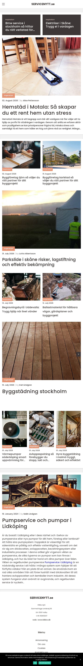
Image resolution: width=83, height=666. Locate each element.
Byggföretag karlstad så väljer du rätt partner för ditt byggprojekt (60, 180)
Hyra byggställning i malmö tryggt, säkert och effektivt (68, 457)
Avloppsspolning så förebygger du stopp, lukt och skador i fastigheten (41, 457)
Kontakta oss (41, 652)
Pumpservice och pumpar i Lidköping (36, 523)
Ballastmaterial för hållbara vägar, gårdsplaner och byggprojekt (60, 311)
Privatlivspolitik (45, 663)
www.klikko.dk (44, 619)
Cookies (41, 648)
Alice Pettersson (31, 101)
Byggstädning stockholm (34, 391)
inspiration (9, 19)
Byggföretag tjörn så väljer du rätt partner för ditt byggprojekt (21, 180)
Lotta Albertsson (27, 254)
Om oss (41, 644)
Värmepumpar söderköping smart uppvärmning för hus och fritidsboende (14, 457)
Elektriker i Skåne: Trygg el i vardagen (60, 25)
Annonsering (41, 640)
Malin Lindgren (30, 514)
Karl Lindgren (25, 385)
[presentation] (78, 354)
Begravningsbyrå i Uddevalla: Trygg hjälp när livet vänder (20, 309)
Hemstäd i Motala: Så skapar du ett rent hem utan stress (39, 110)
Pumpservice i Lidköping (58, 562)
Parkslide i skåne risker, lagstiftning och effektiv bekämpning (39, 262)
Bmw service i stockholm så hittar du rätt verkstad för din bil (19, 27)
